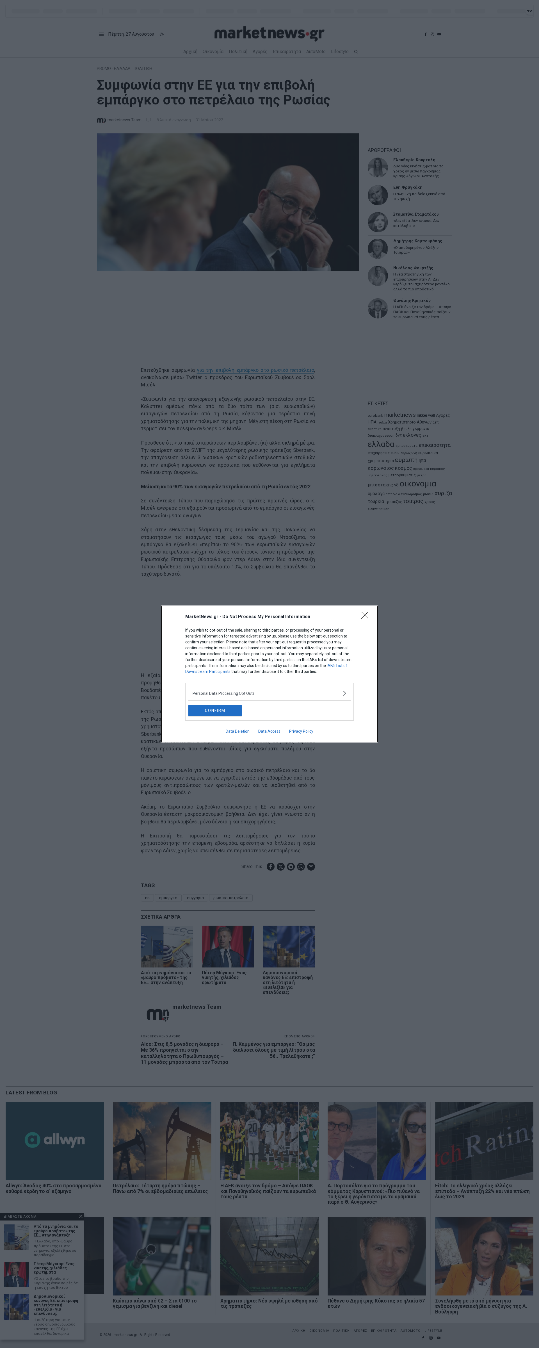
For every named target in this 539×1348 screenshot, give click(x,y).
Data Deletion (238, 731)
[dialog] (269, 674)
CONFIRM (215, 710)
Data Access (269, 731)
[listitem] (269, 693)
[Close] (366, 617)
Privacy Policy (301, 731)
